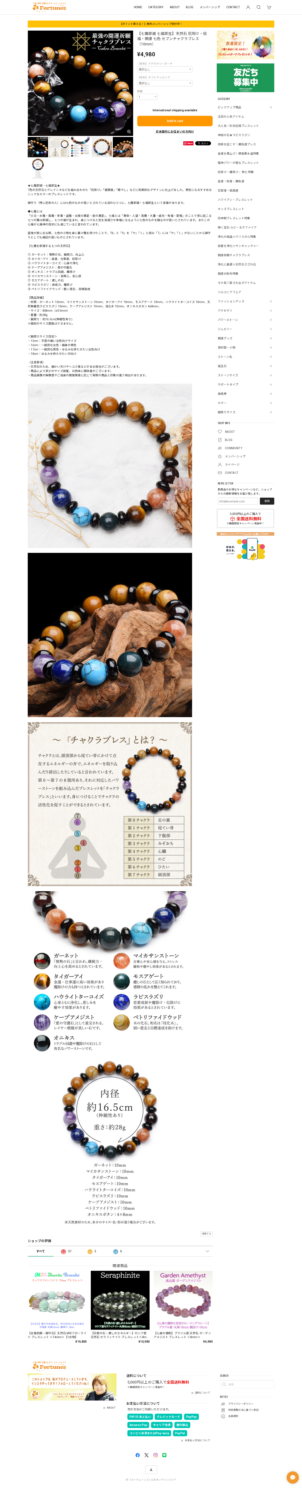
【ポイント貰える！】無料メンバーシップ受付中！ (151, 23)
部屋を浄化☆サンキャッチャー (238, 245)
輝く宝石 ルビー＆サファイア (237, 227)
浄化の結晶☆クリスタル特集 (237, 236)
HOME (138, 7)
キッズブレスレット (231, 208)
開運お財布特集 (228, 273)
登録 (267, 501)
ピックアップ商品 (229, 107)
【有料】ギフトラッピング (153, 77)
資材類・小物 (226, 347)
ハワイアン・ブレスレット (235, 199)
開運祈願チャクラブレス (234, 255)
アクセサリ (225, 310)
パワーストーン (228, 319)
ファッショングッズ (231, 301)
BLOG (189, 7)
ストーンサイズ (228, 375)
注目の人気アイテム (231, 116)
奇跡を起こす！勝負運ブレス (237, 144)
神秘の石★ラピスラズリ (234, 135)
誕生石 (222, 365)
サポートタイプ (228, 384)
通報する (206, 1233)
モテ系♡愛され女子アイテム (237, 282)
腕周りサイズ (226, 412)
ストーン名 (225, 356)
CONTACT (233, 7)
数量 (140, 91)
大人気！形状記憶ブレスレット (238, 125)
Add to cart (175, 121)
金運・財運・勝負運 (231, 181)
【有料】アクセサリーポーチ (155, 63)
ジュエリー (225, 329)
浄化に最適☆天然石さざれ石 (237, 264)
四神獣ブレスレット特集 (234, 218)
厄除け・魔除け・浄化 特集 (236, 171)
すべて (40, 1251)
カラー (222, 402)
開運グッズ (225, 338)
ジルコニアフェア (229, 292)
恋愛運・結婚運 (228, 190)
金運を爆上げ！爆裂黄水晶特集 (238, 153)
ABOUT (175, 7)
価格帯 (222, 393)
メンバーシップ (210, 7)
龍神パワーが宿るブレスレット (238, 162)
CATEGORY (156, 7)
